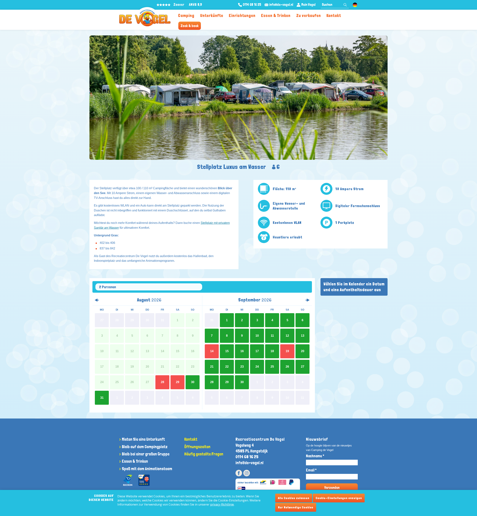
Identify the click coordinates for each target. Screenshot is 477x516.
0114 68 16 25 (247, 456)
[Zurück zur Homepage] (144, 18)
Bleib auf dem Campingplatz (145, 446)
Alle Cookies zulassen (293, 498)
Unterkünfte (211, 15)
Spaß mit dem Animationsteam (147, 468)
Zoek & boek (190, 25)
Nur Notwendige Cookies (295, 507)
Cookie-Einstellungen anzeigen (339, 498)
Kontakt (333, 15)
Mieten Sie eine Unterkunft (143, 439)
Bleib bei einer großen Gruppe (145, 454)
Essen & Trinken (275, 15)
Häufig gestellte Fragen (203, 454)
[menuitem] (186, 15)
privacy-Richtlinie (222, 504)
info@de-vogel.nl (249, 462)
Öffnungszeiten (197, 446)
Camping (186, 15)
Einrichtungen (242, 15)
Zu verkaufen (308, 15)
